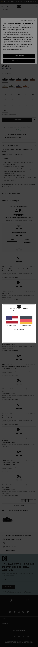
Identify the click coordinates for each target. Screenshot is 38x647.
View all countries (19, 329)
